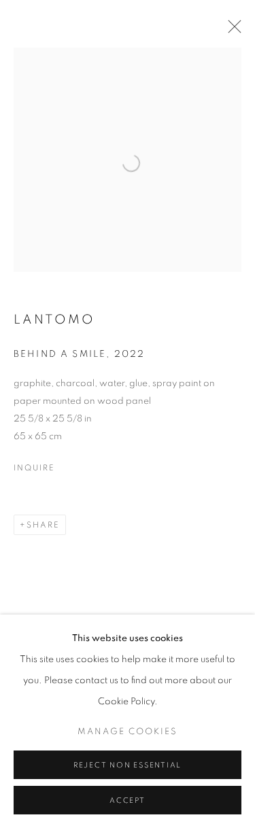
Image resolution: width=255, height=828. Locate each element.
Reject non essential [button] (127, 765)
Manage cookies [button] (127, 731)
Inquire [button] (34, 468)
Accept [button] (127, 800)
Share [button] (43, 525)
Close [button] (231, 30)
